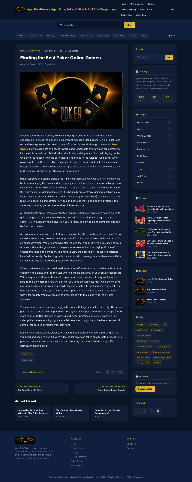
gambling (154, 324)
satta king (142, 330)
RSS (172, 9)
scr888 (157, 362)
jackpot (141, 324)
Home (123, 4)
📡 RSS (171, 35)
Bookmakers (126, 15)
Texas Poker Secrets (156, 299)
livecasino (156, 330)
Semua (20, 35)
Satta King (141, 15)
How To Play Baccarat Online (160, 279)
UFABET (154, 183)
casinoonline (143, 352)
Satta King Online (162, 357)
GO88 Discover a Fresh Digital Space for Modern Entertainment (158, 219)
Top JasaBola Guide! (156, 289)
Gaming (150, 4)
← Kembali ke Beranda (31, 372)
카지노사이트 (143, 362)
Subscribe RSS (145, 389)
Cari (129, 25)
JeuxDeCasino (145, 346)
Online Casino (136, 4)
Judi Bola (154, 176)
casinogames (164, 346)
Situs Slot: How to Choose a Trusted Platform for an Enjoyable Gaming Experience (160, 242)
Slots (144, 35)
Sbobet (132, 35)
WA (120, 372)
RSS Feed (131, 444)
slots (165, 324)
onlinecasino (144, 335)
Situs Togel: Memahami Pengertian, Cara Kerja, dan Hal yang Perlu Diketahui (159, 253)
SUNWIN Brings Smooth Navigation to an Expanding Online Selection (159, 207)
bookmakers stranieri (148, 341)
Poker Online (146, 9)
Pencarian (131, 448)
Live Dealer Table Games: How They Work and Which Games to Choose (159, 230)
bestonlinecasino (161, 352)
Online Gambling (128, 9)
